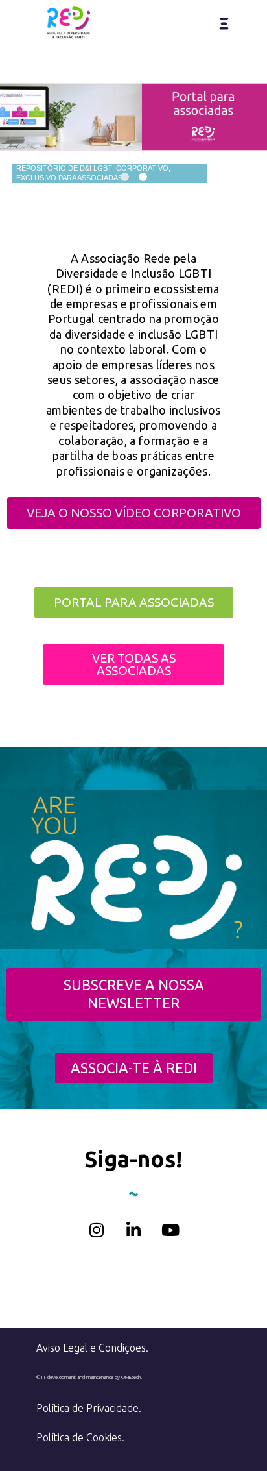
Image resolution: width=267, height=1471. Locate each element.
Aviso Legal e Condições (91, 1348)
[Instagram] (96, 1230)
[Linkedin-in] (133, 1230)
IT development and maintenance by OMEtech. (91, 1377)
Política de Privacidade (87, 1408)
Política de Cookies (79, 1437)
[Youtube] (170, 1230)
